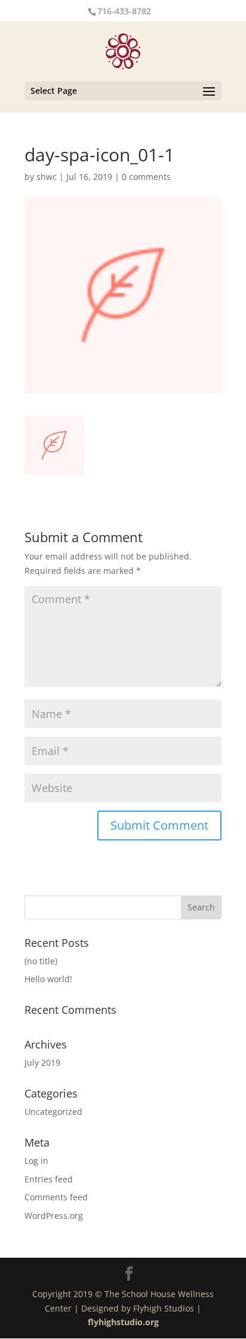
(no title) (40, 961)
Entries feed (48, 1179)
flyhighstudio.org (123, 1322)
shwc (46, 176)
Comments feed (56, 1197)
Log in (36, 1160)
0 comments (146, 176)
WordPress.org (53, 1215)
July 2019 (42, 1062)
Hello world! (48, 979)
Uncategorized (53, 1111)
